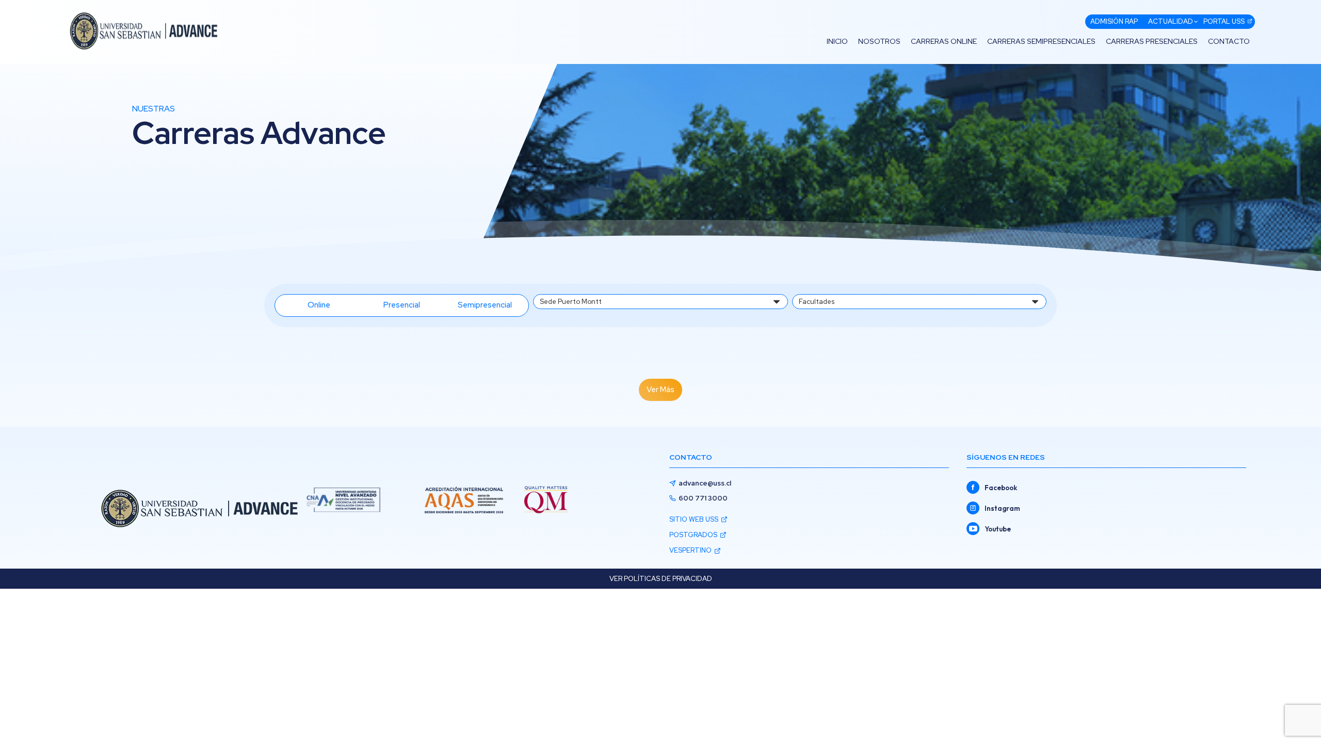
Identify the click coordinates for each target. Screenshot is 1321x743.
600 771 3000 (703, 498)
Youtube (998, 529)
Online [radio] (319, 305)
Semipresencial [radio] (485, 305)
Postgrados (693, 534)
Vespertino (690, 550)
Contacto (1229, 41)
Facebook (1001, 487)
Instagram (1002, 508)
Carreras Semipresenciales (1041, 41)
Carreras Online (944, 41)
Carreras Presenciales (1152, 41)
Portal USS (1224, 21)
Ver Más (660, 389)
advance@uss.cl (705, 483)
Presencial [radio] (401, 305)
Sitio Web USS (693, 519)
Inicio (837, 41)
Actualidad (1170, 21)
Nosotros (879, 41)
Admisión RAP (1114, 21)
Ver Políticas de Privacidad (660, 578)
